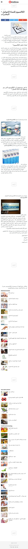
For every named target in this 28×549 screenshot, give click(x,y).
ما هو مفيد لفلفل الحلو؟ (12, 428)
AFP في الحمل (11, 293)
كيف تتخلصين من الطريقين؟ (13, 433)
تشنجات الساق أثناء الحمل (13, 298)
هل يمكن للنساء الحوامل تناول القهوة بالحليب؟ (17, 338)
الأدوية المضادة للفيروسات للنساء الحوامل (16, 349)
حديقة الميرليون (11, 490)
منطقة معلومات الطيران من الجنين (15, 462)
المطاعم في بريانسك (12, 420)
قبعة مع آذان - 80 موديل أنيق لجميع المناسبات (17, 496)
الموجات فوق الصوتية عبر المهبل (14, 361)
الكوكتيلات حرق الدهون (12, 467)
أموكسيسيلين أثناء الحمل (13, 315)
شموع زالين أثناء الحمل (12, 321)
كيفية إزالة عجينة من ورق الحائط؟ (14, 479)
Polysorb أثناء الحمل (12, 355)
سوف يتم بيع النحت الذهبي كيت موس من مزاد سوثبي (17, 440)
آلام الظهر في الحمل (12, 344)
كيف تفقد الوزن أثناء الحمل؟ (13, 366)
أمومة (4, 9)
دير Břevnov (11, 450)
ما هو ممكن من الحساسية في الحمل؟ (15, 310)
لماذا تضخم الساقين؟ (12, 484)
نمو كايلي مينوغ (11, 391)
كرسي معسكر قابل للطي (13, 408)
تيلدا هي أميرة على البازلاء (13, 513)
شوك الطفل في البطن (12, 304)
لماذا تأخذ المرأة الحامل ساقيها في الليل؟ (16, 327)
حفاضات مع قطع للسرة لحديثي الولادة (15, 501)
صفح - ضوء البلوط (12, 456)
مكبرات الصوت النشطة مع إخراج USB (15, 397)
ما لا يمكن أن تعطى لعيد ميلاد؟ (14, 445)
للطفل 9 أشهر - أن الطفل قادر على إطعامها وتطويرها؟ (16, 519)
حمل (1, 9)
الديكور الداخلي (11, 507)
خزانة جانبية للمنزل (12, 414)
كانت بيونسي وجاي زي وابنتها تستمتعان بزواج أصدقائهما (17, 474)
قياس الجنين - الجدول (12, 332)
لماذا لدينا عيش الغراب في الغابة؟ (14, 403)
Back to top (14, 543)
